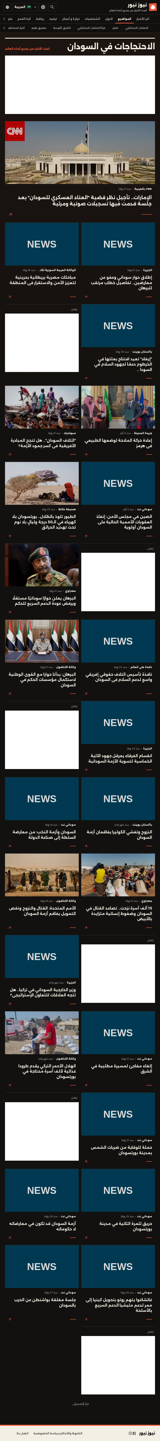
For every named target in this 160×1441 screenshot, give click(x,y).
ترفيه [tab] (53, 18)
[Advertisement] (80, 85)
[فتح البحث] (52, 7)
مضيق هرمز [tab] (38, 28)
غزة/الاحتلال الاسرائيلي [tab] (91, 28)
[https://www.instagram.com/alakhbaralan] (130, 1433)
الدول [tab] (109, 18)
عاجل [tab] (115, 28)
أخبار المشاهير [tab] (16, 28)
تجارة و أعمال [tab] (71, 18)
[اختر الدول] (43, 7)
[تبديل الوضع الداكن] (7, 7)
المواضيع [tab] (124, 18)
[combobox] (25, 7)
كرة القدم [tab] (24, 18)
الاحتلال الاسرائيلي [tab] (136, 28)
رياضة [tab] (40, 18)
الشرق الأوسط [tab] (62, 28)
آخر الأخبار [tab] (142, 18)
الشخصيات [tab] (92, 18)
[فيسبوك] (134, 1433)
